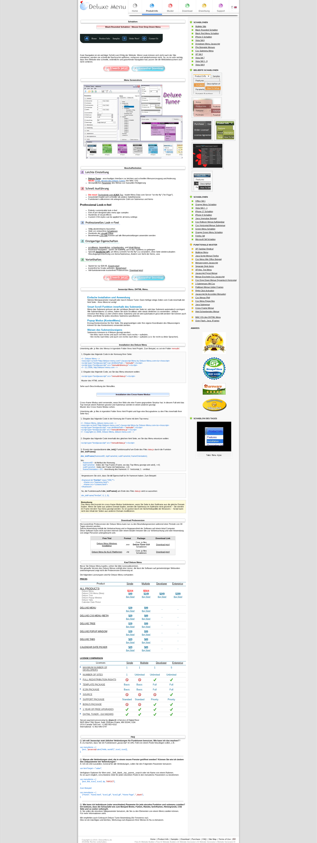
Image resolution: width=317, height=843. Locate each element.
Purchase (196, 839)
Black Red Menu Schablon (207, 33)
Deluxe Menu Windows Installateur (107, 544)
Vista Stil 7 (200, 58)
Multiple (146, 583)
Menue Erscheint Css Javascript (210, 277)
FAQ (205, 839)
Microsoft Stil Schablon (205, 239)
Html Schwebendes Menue (207, 311)
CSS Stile (103, 235)
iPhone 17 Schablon (204, 211)
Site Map (212, 839)
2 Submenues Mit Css (205, 284)
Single (130, 583)
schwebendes (117, 247)
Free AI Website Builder (144, 842)
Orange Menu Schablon (205, 204)
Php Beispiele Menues (205, 47)
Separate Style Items (204, 266)
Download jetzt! (136, 270)
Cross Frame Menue (204, 308)
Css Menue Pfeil (202, 297)
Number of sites (93, 674)
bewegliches (104, 247)
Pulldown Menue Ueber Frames (209, 287)
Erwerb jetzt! (113, 266)
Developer (161, 583)
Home (153, 839)
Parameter (106, 183)
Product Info (163, 839)
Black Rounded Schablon (206, 30)
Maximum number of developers (95, 668)
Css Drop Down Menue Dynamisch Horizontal (215, 280)
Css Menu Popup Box (205, 301)
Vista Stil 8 (200, 65)
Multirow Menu (201, 252)
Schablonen (112, 231)
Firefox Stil (200, 236)
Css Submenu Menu (204, 51)
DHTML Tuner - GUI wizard (98, 714)
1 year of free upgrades (98, 709)
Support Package (93, 699)
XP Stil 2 (199, 54)
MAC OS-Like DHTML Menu (208, 317)
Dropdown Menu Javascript (207, 44)
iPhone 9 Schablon (203, 215)
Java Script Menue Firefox (207, 256)
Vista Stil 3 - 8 (201, 61)
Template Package (94, 684)
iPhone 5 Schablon (203, 37)
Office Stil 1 (200, 201)
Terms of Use (225, 839)
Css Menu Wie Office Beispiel (208, 259)
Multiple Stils (200, 26)
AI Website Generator (186, 842)
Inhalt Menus (134, 247)
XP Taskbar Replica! (204, 249)
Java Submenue (202, 304)
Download (185, 839)
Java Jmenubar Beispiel (206, 218)
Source (87, 694)
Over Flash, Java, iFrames (207, 321)
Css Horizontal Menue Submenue (210, 225)
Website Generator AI (226, 842)
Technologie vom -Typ (110, 195)
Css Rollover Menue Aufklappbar (210, 222)
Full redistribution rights (99, 679)
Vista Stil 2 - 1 (201, 208)
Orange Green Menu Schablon (209, 232)
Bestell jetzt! (121, 268)
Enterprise (177, 583)
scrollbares (93, 247)
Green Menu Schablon (205, 229)
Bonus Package (92, 704)
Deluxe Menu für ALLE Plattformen (107, 552)
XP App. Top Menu (203, 270)
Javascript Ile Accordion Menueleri (210, 294)
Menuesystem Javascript (206, 263)
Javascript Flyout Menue (206, 273)
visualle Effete (107, 233)
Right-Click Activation (204, 290)
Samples (174, 839)
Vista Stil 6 (200, 40)
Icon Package (91, 689)
